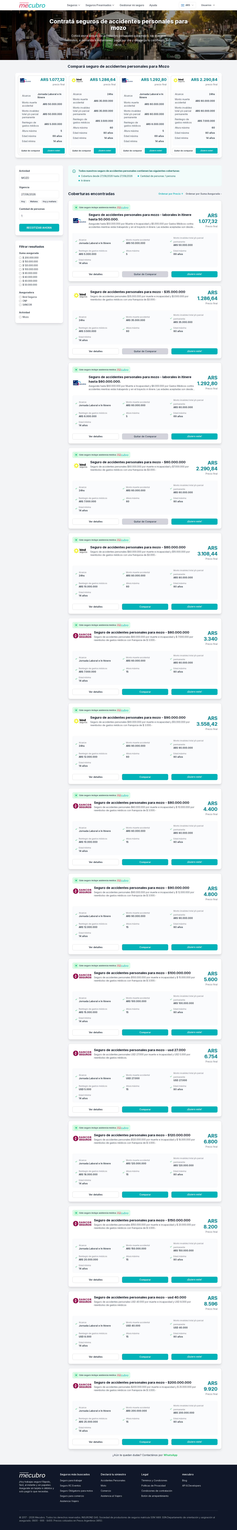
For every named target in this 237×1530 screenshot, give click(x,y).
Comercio (106, 1490)
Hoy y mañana (49, 201)
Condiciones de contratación (156, 1490)
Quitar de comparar (30, 150)
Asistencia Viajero (69, 1501)
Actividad (24, 170)
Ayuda (153, 5)
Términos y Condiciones (154, 1480)
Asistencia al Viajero (111, 1496)
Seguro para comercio (72, 1496)
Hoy (23, 201)
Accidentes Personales (113, 1480)
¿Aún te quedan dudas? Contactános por (145, 1455)
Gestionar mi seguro (132, 5)
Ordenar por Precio (170, 193)
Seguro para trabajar (71, 1480)
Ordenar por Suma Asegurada (204, 193)
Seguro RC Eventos (70, 1485)
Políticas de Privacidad (153, 1485)
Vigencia (24, 187)
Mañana (34, 201)
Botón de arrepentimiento (155, 1496)
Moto (103, 1485)
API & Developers (191, 1485)
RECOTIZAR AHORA (39, 227)
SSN (164, 1517)
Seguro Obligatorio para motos (76, 1490)
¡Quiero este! (53, 150)
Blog (184, 1480)
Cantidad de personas (32, 209)
